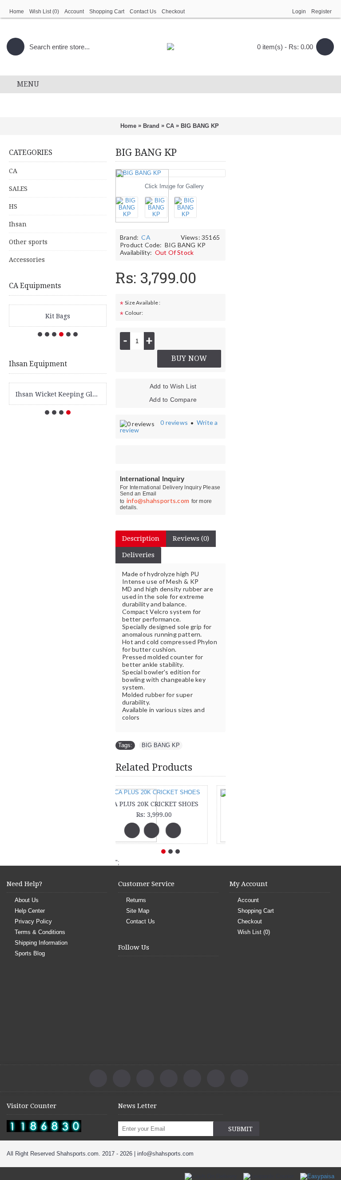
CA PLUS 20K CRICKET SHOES (169, 804)
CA (145, 237)
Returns (136, 900)
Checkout (250, 921)
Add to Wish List (173, 386)
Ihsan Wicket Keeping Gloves (59, 394)
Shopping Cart (256, 910)
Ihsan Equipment (38, 364)
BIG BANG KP (161, 745)
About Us (27, 900)
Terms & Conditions (40, 932)
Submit (240, 1128)
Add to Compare (173, 399)
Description (140, 538)
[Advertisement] (283, 290)
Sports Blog (30, 953)
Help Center (30, 910)
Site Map (137, 910)
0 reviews (174, 422)
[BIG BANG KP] (130, 204)
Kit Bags (57, 316)
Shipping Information (41, 942)
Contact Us (140, 921)
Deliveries (138, 555)
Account (248, 900)
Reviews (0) (191, 538)
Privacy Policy (33, 921)
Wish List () (254, 932)
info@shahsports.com (158, 500)
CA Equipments (35, 285)
